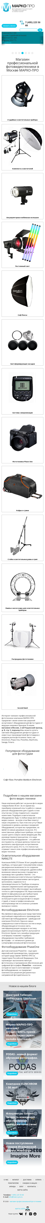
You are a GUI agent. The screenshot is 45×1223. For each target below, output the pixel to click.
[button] (2, 767)
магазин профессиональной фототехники (25, 1201)
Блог (21, 1186)
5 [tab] (26, 53)
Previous (4, 40)
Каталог (15, 1180)
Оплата (38, 1180)
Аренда (12, 1186)
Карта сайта (22, 1190)
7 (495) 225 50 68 (32, 24)
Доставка (27, 1180)
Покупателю (13, 1183)
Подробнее (12, 1014)
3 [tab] (19, 53)
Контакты (31, 1186)
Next (41, 40)
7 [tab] (32, 53)
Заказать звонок (9, 26)
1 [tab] (13, 53)
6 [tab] (29, 53)
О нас (6, 1180)
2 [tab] (16, 53)
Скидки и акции (30, 1183)
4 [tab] (22, 53)
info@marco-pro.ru (15, 1197)
